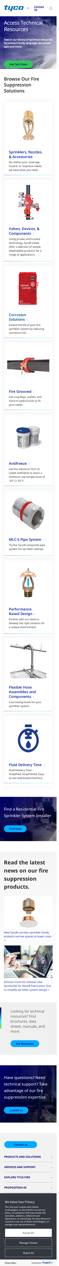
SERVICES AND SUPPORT (20, 1167)
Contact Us (39, 8)
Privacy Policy (10, 1262)
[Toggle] (51, 8)
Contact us (21, 1144)
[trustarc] (47, 1262)
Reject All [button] (28, 1252)
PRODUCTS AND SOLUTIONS (22, 1157)
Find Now (15, 829)
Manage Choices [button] (29, 1242)
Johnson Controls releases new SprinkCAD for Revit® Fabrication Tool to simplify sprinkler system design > (27, 986)
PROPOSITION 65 (15, 1187)
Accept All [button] (28, 1232)
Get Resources (25, 1043)
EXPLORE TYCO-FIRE (17, 1177)
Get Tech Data (18, 64)
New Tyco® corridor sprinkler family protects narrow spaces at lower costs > (27, 936)
